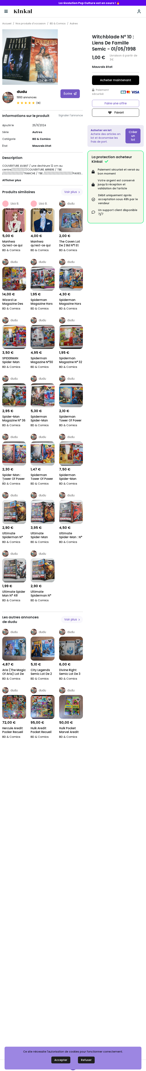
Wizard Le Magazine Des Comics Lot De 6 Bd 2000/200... (14, 302)
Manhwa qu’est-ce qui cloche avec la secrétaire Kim (41, 244)
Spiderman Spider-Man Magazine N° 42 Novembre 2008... (42, 419)
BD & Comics (58, 23)
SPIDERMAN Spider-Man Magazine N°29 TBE (13, 360)
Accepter (60, 1060)
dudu (22, 91)
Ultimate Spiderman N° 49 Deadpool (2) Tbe (12, 536)
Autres (74, 23)
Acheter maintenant (115, 80)
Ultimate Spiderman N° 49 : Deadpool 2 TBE (42, 594)
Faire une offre (116, 103)
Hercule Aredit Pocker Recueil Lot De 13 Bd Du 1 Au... (14, 730)
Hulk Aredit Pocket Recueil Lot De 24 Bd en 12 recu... (42, 730)
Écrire (68, 93)
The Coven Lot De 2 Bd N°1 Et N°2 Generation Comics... (70, 244)
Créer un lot (133, 136)
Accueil (6, 23)
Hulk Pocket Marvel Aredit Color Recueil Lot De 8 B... (69, 730)
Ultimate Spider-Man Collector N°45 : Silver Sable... (42, 536)
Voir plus (71, 192)
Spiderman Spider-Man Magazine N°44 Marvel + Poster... (70, 477)
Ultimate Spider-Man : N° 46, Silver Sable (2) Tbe (70, 536)
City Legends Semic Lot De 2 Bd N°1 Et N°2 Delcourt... (41, 672)
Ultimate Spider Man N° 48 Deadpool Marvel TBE (13, 594)
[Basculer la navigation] (6, 11)
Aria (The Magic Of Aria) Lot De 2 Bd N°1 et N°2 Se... (14, 672)
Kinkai (22, 11)
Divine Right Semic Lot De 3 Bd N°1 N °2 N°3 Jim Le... (70, 672)
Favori (119, 112)
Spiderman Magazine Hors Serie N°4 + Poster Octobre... (42, 302)
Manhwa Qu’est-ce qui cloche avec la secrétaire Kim (13, 244)
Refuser (86, 1060)
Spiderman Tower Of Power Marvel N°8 (42, 477)
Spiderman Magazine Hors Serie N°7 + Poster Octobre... (70, 302)
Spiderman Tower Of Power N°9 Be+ (70, 419)
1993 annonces (26, 97)
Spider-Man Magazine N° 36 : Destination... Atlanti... (13, 419)
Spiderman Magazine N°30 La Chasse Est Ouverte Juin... (42, 360)
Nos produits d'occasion (31, 23)
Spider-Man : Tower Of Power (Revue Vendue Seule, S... (13, 477)
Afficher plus (11, 180)
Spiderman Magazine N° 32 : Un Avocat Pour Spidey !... (70, 360)
